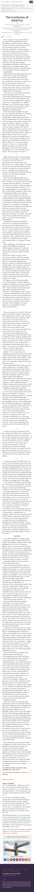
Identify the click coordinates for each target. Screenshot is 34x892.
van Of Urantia (15, 871)
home (4, 869)
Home (2, 5)
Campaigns (11, 869)
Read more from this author (16, 837)
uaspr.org (6, 871)
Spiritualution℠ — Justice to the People (11, 2)
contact (19, 869)
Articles (8, 5)
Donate (25, 869)
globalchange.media (9, 875)
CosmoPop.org (14, 831)
